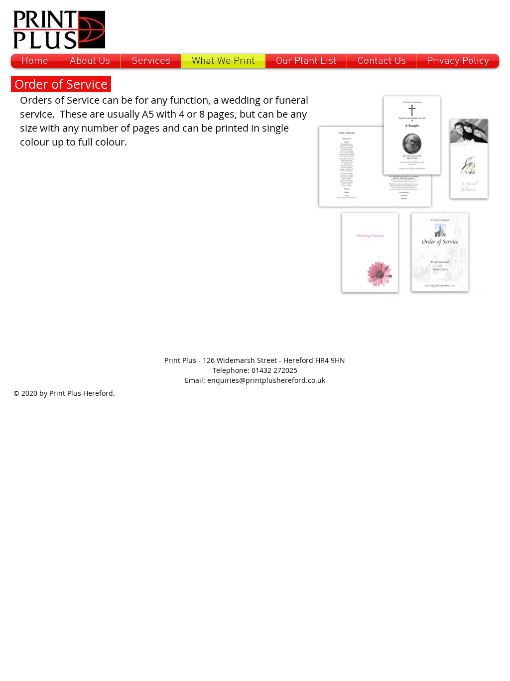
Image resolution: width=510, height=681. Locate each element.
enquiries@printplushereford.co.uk (266, 380)
